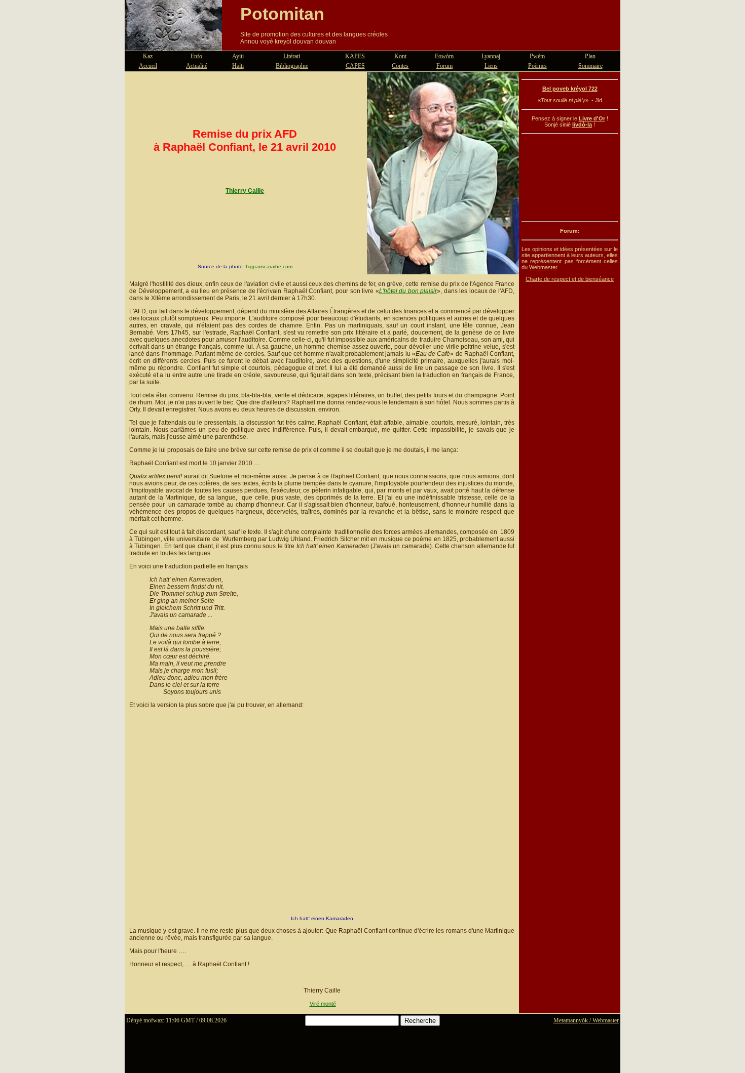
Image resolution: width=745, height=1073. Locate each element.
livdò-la (582, 124)
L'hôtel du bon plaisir (408, 291)
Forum (444, 65)
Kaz (148, 56)
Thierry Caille (245, 190)
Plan (590, 56)
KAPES (355, 56)
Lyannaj (490, 56)
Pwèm (537, 56)
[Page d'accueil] (173, 44)
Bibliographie (292, 65)
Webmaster (543, 267)
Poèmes (537, 65)
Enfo (196, 56)
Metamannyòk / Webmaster (586, 1020)
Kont (400, 56)
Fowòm (444, 56)
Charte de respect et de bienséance (570, 279)
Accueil (148, 65)
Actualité (196, 65)
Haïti (238, 65)
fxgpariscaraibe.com (269, 266)
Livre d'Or (592, 118)
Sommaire (590, 65)
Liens (491, 65)
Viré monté (323, 1004)
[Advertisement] (569, 178)
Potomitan (282, 13)
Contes (400, 65)
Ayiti (238, 56)
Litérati (291, 56)
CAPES (355, 65)
